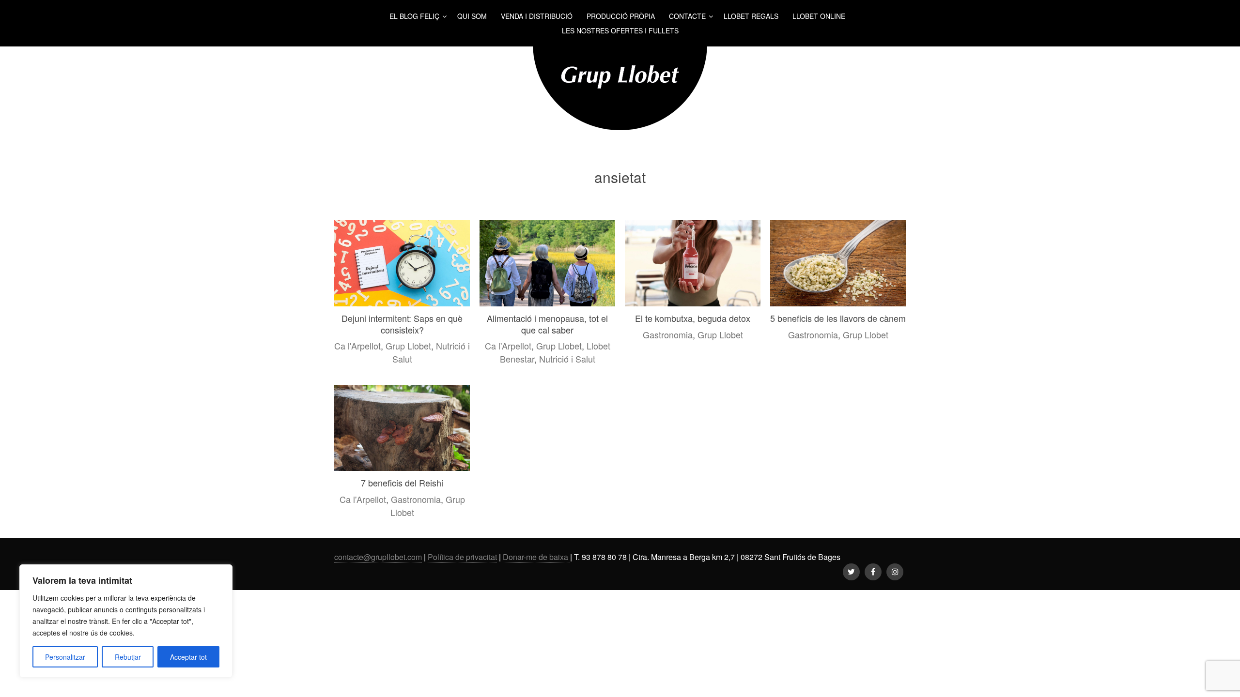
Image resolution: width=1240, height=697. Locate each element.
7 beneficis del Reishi (402, 482)
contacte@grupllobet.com (378, 556)
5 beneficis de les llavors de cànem (838, 318)
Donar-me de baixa (536, 556)
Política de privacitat (462, 556)
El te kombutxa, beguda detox (692, 318)
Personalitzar (65, 657)
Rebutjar (128, 657)
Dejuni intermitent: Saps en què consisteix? (402, 323)
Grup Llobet (408, 345)
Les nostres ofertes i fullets (620, 30)
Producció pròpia (621, 16)
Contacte (687, 16)
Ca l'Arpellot (357, 345)
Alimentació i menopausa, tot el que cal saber (547, 323)
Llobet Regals (751, 16)
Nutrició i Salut (567, 358)
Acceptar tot (188, 657)
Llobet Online (818, 16)
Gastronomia (668, 334)
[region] (125, 621)
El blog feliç (414, 16)
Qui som (472, 16)
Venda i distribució (537, 16)
